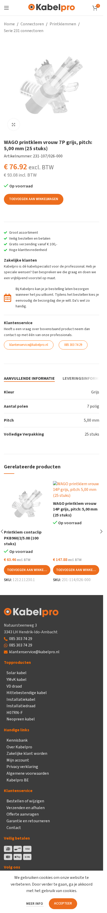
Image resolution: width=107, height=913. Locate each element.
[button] (27, 570)
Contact (13, 828)
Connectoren (32, 24)
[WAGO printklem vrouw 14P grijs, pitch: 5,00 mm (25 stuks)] (76, 489)
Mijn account (17, 760)
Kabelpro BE (17, 780)
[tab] (29, 378)
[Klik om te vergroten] (13, 124)
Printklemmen (63, 24)
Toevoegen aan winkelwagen (33, 199)
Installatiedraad (20, 706)
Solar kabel (16, 673)
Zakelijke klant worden (26, 753)
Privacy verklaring (22, 767)
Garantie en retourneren (28, 821)
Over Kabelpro (19, 747)
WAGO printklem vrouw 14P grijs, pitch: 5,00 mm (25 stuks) (75, 509)
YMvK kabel (16, 679)
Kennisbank (17, 740)
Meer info (35, 903)
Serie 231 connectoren (23, 31)
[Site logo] (51, 7)
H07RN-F (14, 713)
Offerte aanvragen (22, 814)
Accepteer (63, 903)
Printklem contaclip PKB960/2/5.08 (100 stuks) (23, 538)
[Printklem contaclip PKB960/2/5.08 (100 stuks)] (27, 504)
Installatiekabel (20, 699)
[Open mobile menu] (6, 8)
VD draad (14, 686)
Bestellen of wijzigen (25, 801)
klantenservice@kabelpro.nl (34, 652)
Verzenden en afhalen (25, 808)
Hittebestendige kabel (26, 693)
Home (9, 24)
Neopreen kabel (20, 719)
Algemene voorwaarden (27, 773)
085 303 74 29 (20, 639)
